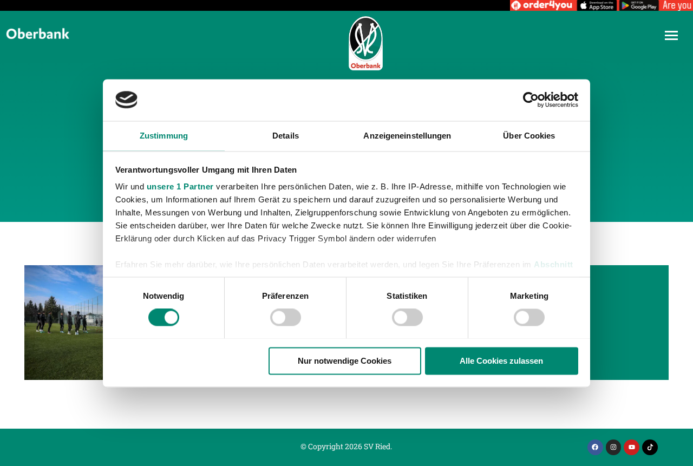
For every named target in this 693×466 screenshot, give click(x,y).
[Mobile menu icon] (671, 35)
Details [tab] (285, 135)
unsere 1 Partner (180, 187)
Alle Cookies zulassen (501, 360)
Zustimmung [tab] (164, 135)
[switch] (285, 317)
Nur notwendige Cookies (344, 360)
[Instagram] (614, 447)
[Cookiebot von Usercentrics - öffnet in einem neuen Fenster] (530, 99)
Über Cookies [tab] (529, 135)
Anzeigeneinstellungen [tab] (407, 135)
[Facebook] (595, 447)
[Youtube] (631, 447)
